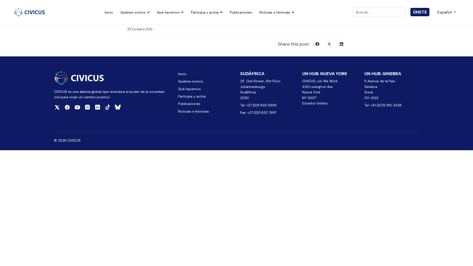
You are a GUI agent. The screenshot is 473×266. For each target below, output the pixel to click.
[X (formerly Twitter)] (329, 44)
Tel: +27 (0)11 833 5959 (258, 105)
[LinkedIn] (341, 44)
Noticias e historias (274, 12)
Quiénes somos (133, 12)
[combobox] (379, 12)
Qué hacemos (168, 12)
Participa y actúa (205, 12)
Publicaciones (241, 12)
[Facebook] (317, 44)
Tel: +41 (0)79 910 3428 (383, 105)
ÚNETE (420, 12)
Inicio (109, 12)
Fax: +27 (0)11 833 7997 (258, 112)
